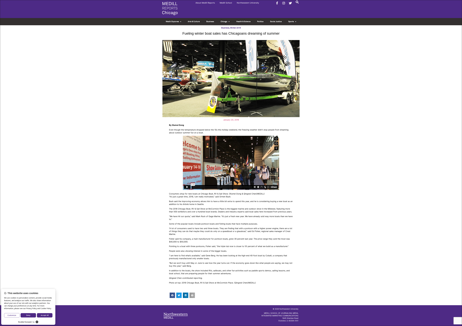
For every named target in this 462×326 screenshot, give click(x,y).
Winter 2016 (235, 28)
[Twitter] (290, 3)
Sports (291, 21)
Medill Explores (172, 21)
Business (210, 21)
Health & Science (243, 21)
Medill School (226, 3)
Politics (260, 21)
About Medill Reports (205, 3)
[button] (297, 2)
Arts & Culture (194, 21)
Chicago (224, 21)
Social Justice (276, 21)
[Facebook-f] (277, 3)
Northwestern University (248, 3)
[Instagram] (284, 3)
